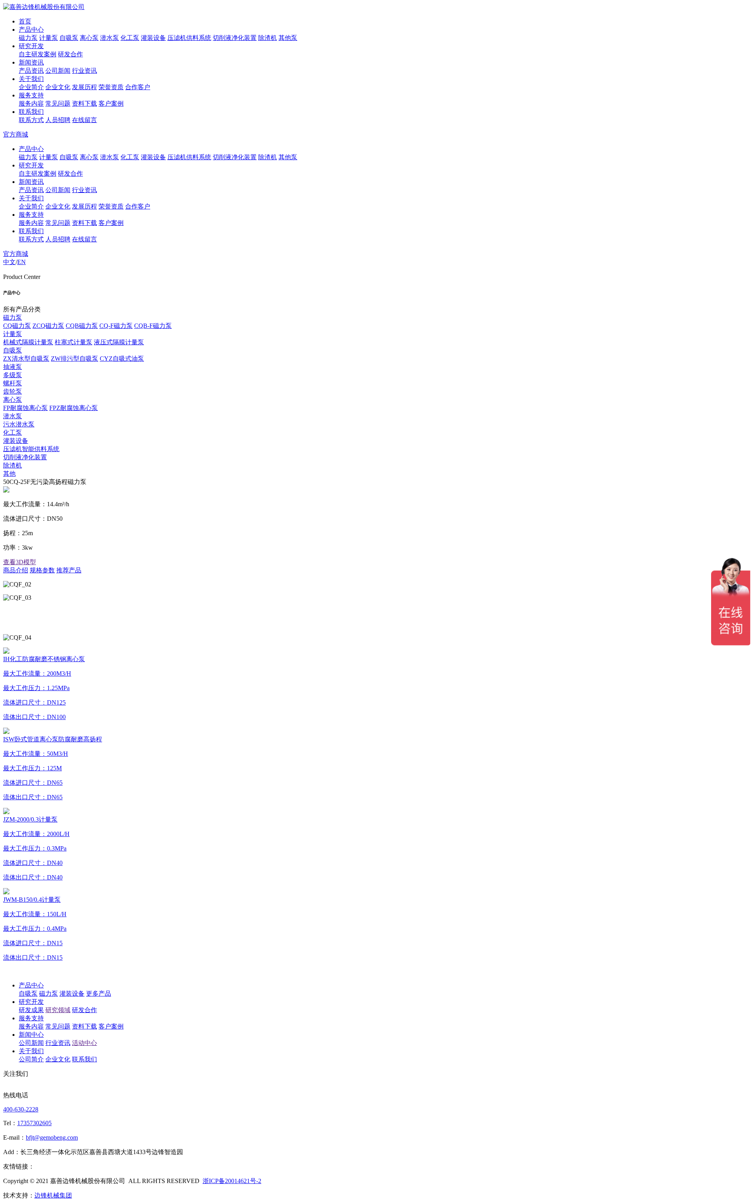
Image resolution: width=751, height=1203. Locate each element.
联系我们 (31, 111)
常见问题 (57, 103)
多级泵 (12, 375)
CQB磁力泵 (82, 325)
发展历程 (84, 87)
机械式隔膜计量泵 (28, 342)
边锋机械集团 (53, 1195)
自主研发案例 (37, 54)
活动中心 (84, 1042)
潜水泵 (109, 37)
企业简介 (31, 87)
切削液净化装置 (235, 37)
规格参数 (42, 570)
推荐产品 (68, 570)
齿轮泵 (12, 391)
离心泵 (89, 37)
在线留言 (84, 120)
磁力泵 (28, 37)
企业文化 (57, 87)
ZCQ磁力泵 (48, 325)
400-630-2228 (20, 1109)
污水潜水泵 (18, 424)
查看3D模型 (19, 562)
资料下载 (84, 103)
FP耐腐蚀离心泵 (25, 408)
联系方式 (31, 120)
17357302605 (34, 1123)
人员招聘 (57, 120)
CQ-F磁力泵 (116, 325)
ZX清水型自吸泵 (26, 358)
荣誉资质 (111, 87)
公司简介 (31, 1059)
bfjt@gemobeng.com (52, 1137)
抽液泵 (12, 366)
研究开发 (31, 46)
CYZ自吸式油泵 (122, 358)
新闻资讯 (31, 62)
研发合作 (70, 54)
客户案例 (111, 103)
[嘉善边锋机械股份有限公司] (43, 7)
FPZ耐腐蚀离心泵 (73, 408)
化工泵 (129, 37)
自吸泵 (68, 37)
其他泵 (287, 37)
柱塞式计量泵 (73, 342)
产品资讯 (31, 70)
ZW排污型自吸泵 (74, 358)
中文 (9, 262)
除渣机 (267, 37)
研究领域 (57, 1010)
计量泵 (48, 37)
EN (21, 262)
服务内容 (31, 103)
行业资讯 (84, 70)
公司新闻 (57, 70)
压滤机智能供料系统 (31, 449)
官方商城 (15, 134)
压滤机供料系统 (189, 37)
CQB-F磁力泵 (153, 325)
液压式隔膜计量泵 (119, 342)
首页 (25, 21)
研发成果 (31, 1010)
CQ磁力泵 (17, 325)
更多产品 (98, 993)
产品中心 (31, 29)
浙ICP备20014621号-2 (232, 1181)
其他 (9, 473)
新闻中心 (31, 1034)
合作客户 (137, 87)
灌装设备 (153, 37)
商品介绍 (15, 570)
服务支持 (31, 95)
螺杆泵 (12, 383)
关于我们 (31, 79)
